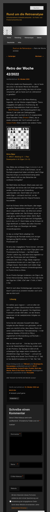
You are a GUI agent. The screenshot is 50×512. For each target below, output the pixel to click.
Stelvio (39, 37)
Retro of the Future (18, 370)
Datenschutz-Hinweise (19, 508)
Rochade (29, 370)
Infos (19, 42)
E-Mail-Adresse (17, 476)
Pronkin (26, 117)
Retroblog (18, 37)
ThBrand (26, 364)
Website (14, 488)
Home (9, 37)
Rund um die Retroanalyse (24, 14)
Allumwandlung (11, 368)
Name (14, 464)
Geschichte (10, 42)
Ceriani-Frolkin (11, 123)
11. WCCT (33, 366)
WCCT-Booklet (13, 110)
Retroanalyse (29, 37)
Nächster (39, 56)
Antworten (14, 398)
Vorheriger (11, 56)
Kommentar (16, 434)
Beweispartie (38, 364)
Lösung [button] (13, 299)
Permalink (30, 373)
